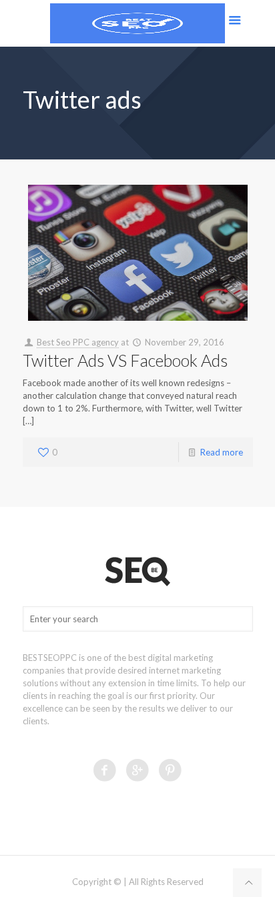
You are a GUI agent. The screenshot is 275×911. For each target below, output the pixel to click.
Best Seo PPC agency (78, 342)
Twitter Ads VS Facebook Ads (125, 360)
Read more (221, 452)
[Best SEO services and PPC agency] (137, 23)
